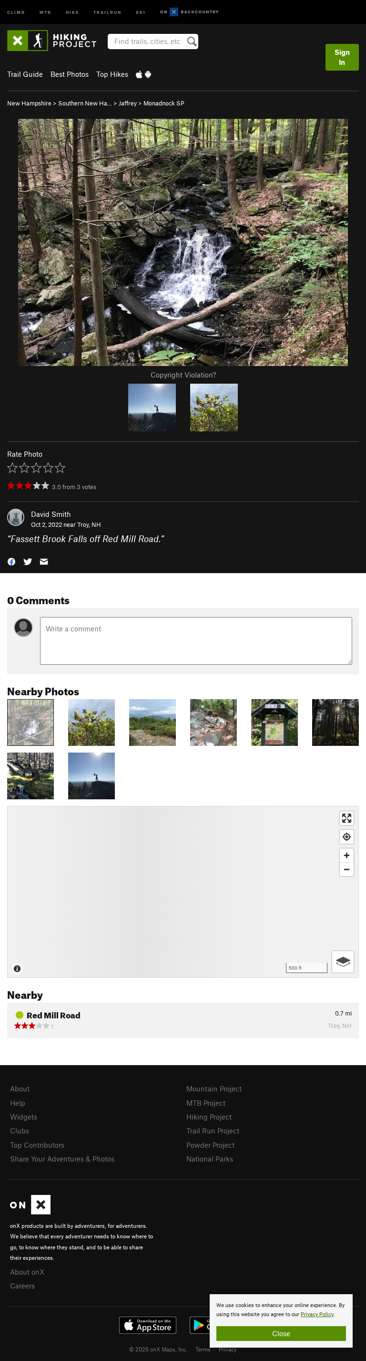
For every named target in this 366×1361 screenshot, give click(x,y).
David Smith (51, 514)
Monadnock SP (163, 103)
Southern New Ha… (85, 103)
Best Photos (70, 74)
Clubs (19, 1130)
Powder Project (210, 1145)
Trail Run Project (212, 1130)
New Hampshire (29, 103)
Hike (72, 12)
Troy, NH (89, 524)
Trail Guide (25, 74)
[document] (281, 1321)
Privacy (228, 1349)
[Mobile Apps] (143, 74)
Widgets (23, 1116)
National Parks (209, 1158)
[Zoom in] (347, 855)
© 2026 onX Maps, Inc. (158, 1349)
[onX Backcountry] (189, 12)
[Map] (183, 891)
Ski (141, 12)
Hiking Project (209, 1116)
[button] (11, 560)
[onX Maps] (30, 1211)
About (20, 1088)
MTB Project (205, 1103)
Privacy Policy (317, 1314)
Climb (16, 12)
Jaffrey (128, 103)
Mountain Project (214, 1088)
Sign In (342, 57)
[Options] (343, 962)
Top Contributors (37, 1145)
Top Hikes (112, 74)
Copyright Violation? (183, 374)
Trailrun (107, 12)
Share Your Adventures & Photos (62, 1158)
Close (281, 1333)
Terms (203, 1349)
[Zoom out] (347, 869)
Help (17, 1103)
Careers (22, 1285)
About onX (27, 1271)
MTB (45, 12)
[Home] (56, 40)
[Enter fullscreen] (347, 818)
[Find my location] (347, 837)
